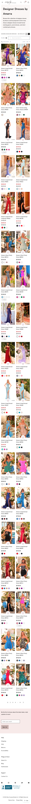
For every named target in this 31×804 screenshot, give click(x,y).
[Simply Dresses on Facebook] (2, 783)
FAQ (2, 744)
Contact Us (4, 776)
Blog (2, 763)
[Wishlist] (25, 2)
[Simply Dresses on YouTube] (29, 783)
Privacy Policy (19, 800)
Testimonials (4, 766)
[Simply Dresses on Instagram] (8, 783)
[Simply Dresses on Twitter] (22, 783)
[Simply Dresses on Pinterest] (15, 783)
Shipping (3, 741)
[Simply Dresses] (10, 2)
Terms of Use (11, 800)
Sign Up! (5, 727)
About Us (4, 760)
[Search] (21, 2)
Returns (3, 747)
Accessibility (4, 750)
